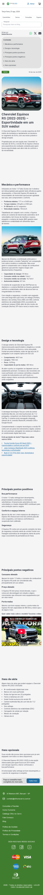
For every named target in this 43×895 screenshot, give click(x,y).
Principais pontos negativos (15, 57)
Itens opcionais (10, 65)
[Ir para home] (12, 3)
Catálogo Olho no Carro (12, 814)
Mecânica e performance (14, 44)
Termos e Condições (11, 834)
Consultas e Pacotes (11, 806)
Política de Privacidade (11, 831)
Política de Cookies (10, 827)
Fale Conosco (8, 817)
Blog (4, 821)
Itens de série (10, 61)
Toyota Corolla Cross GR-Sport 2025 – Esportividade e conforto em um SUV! (17, 444)
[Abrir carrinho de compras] (40, 4)
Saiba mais (33, 781)
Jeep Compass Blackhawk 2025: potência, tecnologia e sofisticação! (18, 449)
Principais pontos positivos (15, 53)
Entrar (32, 4)
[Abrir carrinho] (3, 4)
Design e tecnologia (12, 48)
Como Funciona (9, 810)
